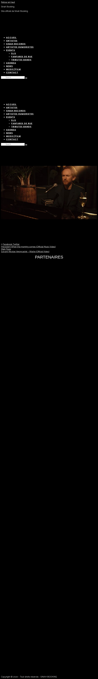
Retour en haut (8, 2)
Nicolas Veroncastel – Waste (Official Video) (25, 251)
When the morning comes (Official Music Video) (28, 247)
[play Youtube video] (49, 192)
